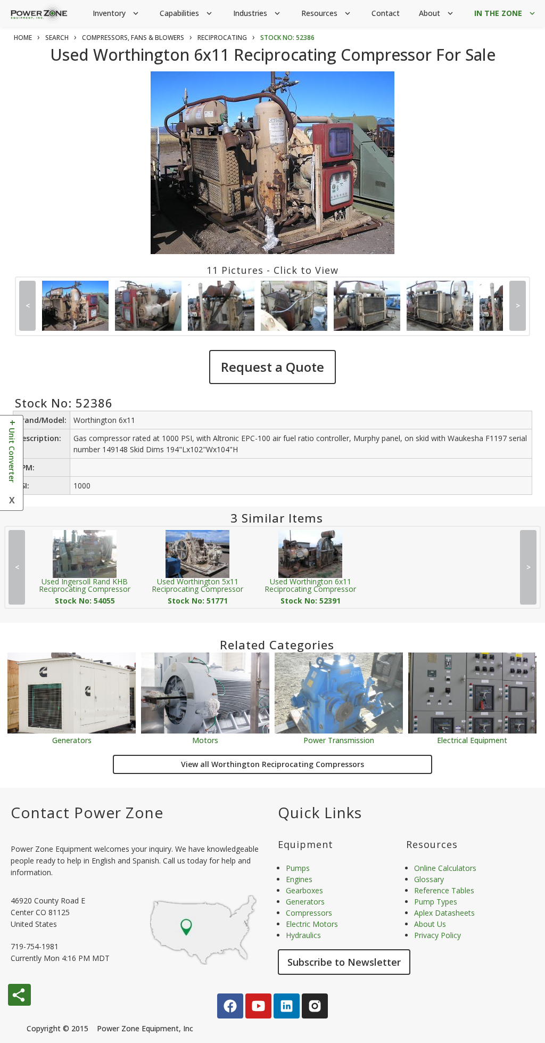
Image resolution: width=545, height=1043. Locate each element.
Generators (72, 739)
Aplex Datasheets (444, 913)
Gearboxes (304, 890)
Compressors (309, 913)
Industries (257, 13)
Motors (205, 739)
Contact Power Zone (87, 812)
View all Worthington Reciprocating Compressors (272, 764)
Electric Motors (312, 924)
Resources (326, 13)
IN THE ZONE (505, 13)
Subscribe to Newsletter (344, 962)
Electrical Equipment (472, 739)
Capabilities (187, 13)
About (437, 13)
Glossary (429, 879)
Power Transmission (338, 739)
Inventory (117, 13)
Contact (385, 13)
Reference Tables (444, 890)
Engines (299, 879)
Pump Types (435, 902)
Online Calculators (445, 868)
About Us (430, 924)
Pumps (298, 868)
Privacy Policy (437, 935)
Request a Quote (272, 367)
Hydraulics (303, 935)
